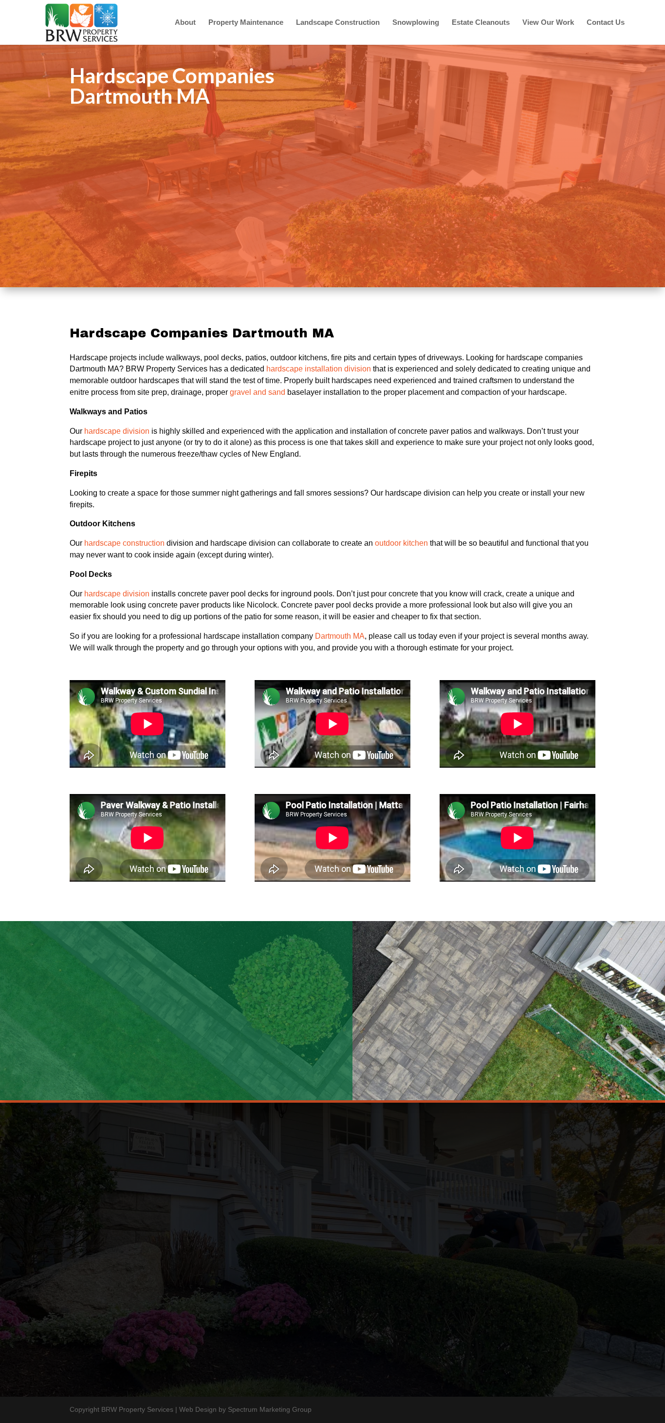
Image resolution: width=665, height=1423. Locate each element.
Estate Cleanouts (481, 22)
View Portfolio (112, 1067)
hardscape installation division (318, 369)
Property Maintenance (245, 22)
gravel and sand (257, 392)
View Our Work (548, 22)
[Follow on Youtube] (521, 1300)
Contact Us (606, 22)
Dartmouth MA (340, 636)
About (185, 22)
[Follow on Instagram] (544, 1300)
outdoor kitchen (401, 543)
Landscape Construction (338, 22)
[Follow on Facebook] (498, 1300)
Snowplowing (415, 22)
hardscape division (116, 431)
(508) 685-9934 (269, 1282)
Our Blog (269, 1294)
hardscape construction (124, 543)
